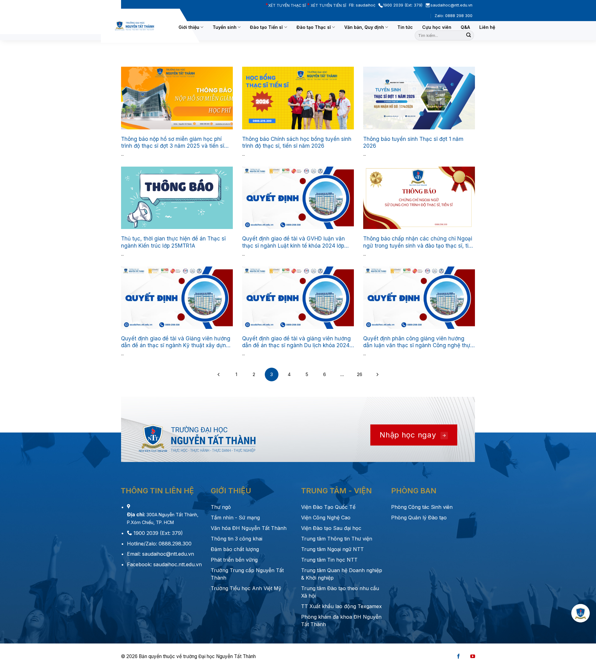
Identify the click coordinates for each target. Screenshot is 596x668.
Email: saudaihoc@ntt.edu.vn (160, 554)
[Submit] (469, 35)
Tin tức (405, 27)
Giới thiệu (188, 27)
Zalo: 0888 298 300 (455, 15)
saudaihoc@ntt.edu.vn (453, 5)
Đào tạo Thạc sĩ (313, 27)
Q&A (465, 27)
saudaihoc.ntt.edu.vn (177, 564)
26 (359, 374)
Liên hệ (487, 27)
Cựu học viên (436, 27)
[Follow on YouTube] (472, 656)
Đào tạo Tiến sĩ (266, 27)
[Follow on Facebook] (458, 656)
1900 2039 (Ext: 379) (404, 5)
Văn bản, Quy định (364, 27)
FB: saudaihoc (363, 5)
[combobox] (444, 35)
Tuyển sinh (225, 27)
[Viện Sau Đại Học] (134, 25)
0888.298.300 (175, 543)
